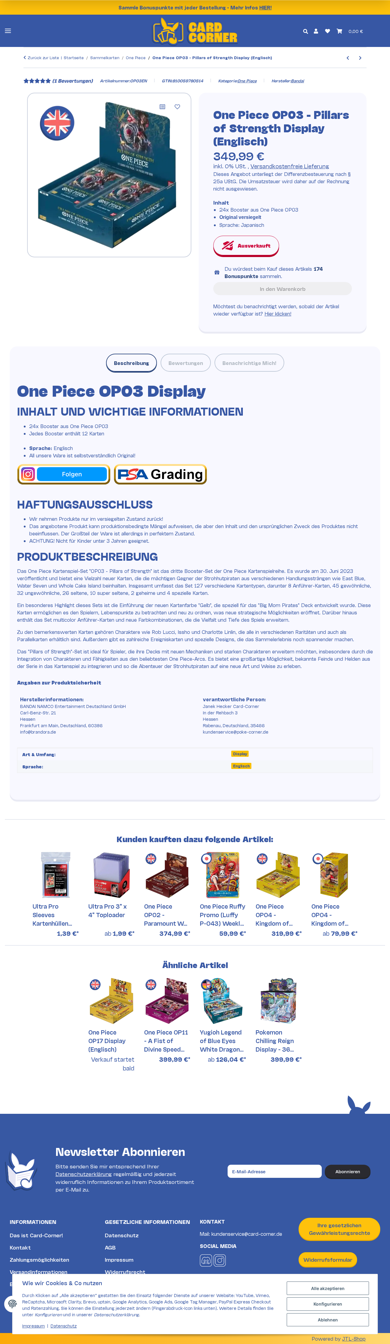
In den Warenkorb (283, 288)
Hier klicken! (277, 313)
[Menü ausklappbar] (8, 31)
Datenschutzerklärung (83, 1174)
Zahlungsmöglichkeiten (39, 1259)
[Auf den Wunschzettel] (177, 106)
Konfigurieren (328, 1303)
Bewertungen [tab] (185, 363)
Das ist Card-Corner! (36, 1235)
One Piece (247, 80)
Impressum (119, 1259)
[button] (315, 31)
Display (240, 753)
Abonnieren (347, 1171)
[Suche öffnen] (305, 31)
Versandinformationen (38, 1271)
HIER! (265, 7)
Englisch (241, 765)
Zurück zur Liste (43, 57)
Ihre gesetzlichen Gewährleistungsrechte (339, 1229)
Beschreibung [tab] (131, 363)
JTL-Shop (354, 1338)
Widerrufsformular (327, 1259)
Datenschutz (122, 1235)
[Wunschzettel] (327, 31)
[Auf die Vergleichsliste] (162, 106)
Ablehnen (328, 1319)
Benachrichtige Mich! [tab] (249, 363)
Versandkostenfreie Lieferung (289, 166)
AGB (110, 1247)
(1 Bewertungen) (72, 80)
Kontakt (20, 1247)
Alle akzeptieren (328, 1288)
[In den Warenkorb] (28, 72)
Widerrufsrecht (125, 1271)
